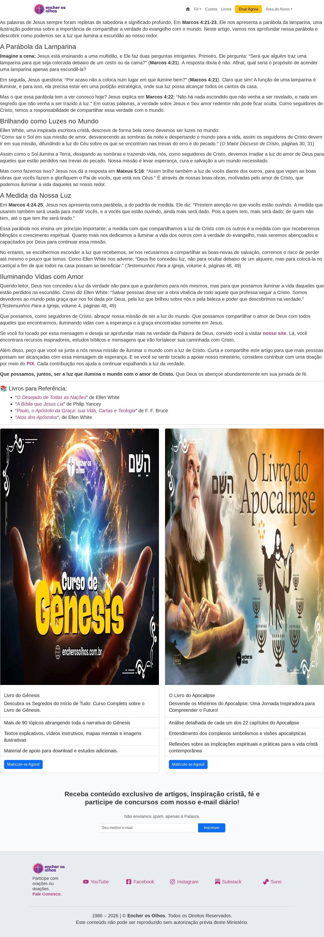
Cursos (211, 9)
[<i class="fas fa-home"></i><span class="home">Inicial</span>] (188, 9)
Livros (226, 9)
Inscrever (211, 828)
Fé (196, 9)
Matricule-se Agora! (23, 764)
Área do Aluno (278, 9)
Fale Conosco (46, 894)
